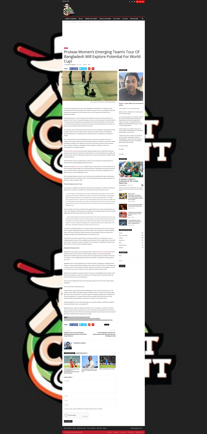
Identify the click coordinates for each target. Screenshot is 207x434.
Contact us (109, 432)
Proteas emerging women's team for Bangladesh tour (76, 320)
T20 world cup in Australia (102, 251)
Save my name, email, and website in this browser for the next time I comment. (84, 408)
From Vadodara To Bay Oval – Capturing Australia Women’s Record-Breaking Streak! (104, 334)
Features (121, 247)
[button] (142, 18)
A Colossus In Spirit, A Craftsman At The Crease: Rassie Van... (128, 181)
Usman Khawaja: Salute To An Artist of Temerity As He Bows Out (89, 370)
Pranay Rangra (122, 185)
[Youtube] (140, 1)
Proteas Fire (134, 18)
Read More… (122, 154)
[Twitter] (135, 2)
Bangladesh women (75, 166)
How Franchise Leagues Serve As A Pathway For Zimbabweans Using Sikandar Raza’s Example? (71, 371)
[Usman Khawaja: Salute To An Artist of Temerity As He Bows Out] (90, 362)
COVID (87, 129)
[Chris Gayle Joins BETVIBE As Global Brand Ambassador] (123, 207)
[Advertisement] (103, 35)
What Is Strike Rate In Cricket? (107, 369)
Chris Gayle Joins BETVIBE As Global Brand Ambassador (135, 205)
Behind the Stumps (81, 428)
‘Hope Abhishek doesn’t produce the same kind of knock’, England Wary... (134, 222)
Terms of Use (123, 432)
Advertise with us (139, 432)
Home (65, 22)
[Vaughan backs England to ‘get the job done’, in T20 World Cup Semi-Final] (123, 215)
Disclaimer (116, 432)
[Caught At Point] (68, 9)
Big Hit (81, 18)
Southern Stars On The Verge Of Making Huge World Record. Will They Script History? (75, 334)
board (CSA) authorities (72, 151)
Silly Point (116, 18)
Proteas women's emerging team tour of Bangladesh (100, 320)
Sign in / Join (65, 1)
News (120, 242)
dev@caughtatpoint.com (136, 428)
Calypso (125, 18)
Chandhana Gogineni (70, 64)
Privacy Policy (131, 432)
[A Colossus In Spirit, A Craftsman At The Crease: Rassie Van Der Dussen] (131, 169)
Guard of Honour (70, 18)
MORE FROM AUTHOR (81, 353)
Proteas (74, 120)
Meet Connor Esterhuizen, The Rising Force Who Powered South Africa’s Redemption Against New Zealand (135, 196)
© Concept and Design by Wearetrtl (72, 432)
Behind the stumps (91, 18)
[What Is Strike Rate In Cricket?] (108, 362)
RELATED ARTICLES (69, 353)
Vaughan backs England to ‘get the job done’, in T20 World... (135, 214)
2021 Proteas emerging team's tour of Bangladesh (78, 317)
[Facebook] (130, 2)
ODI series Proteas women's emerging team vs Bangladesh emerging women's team (82, 318)
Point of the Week (105, 18)
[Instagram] (132, 2)
